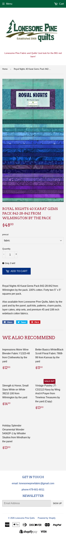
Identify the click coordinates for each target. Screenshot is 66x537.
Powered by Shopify (47, 518)
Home (5, 69)
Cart (61, 3)
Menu (9, 3)
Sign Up (57, 503)
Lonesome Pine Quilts (25, 518)
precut (5, 234)
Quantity (6, 249)
